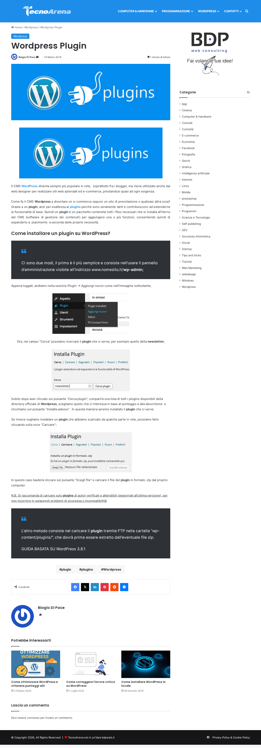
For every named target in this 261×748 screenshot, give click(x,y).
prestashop (189, 198)
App (184, 104)
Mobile (186, 192)
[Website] (40, 614)
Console (187, 122)
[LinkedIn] (95, 587)
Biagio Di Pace (27, 57)
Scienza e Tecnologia (196, 217)
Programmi (189, 211)
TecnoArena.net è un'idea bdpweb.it (91, 737)
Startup (187, 249)
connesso (33, 717)
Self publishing (191, 223)
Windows (188, 280)
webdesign (189, 274)
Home (18, 27)
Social (186, 242)
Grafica (186, 167)
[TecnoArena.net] (47, 11)
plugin (66, 569)
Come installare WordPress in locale (143, 684)
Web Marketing (191, 268)
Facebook (188, 148)
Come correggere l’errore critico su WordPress (90, 684)
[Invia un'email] (37, 57)
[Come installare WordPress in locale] (145, 664)
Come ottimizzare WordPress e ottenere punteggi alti (34, 684)
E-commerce (190, 135)
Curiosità (188, 129)
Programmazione (176, 11)
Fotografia (188, 154)
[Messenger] (124, 587)
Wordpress (207, 11)
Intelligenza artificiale (196, 173)
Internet (187, 179)
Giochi (186, 160)
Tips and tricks (191, 255)
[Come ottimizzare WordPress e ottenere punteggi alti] (35, 664)
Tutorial (187, 261)
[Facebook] (75, 587)
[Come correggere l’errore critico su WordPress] (90, 664)
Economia (188, 141)
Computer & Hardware (136, 11)
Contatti (231, 11)
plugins (87, 569)
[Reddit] (114, 587)
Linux (185, 186)
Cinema (187, 110)
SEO (184, 230)
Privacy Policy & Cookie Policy (231, 737)
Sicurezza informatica (196, 236)
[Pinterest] (105, 587)
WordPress (29, 186)
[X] (85, 587)
